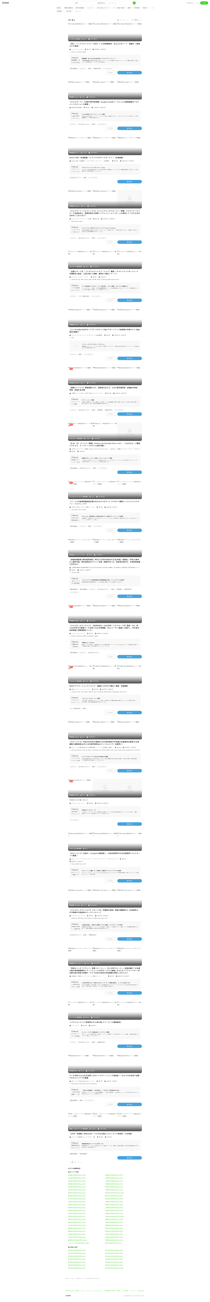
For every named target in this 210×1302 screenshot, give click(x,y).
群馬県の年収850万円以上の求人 (114, 1186)
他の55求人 (110, 712)
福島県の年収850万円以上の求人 (77, 1184)
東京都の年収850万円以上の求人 (77, 1192)
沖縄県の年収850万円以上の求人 (114, 1240)
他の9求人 (110, 128)
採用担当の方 (190, 2)
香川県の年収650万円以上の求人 (114, 1259)
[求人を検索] (134, 2)
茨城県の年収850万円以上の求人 (114, 1184)
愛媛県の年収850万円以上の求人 (77, 1228)
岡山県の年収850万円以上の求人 (77, 1222)
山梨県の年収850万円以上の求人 (77, 1201)
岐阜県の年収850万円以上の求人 (77, 1204)
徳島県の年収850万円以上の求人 (114, 1225)
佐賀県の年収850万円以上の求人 (114, 1231)
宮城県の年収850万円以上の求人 (114, 1178)
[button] (91, 3)
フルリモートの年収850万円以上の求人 (78, 1243)
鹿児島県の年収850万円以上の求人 (77, 1240)
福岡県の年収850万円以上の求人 (77, 1231)
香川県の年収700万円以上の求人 (77, 1262)
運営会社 (77, 1290)
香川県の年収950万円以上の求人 (77, 1268)
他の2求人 (110, 358)
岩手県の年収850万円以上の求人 (77, 1178)
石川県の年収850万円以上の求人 (77, 1198)
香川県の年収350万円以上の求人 (114, 1250)
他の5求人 (110, 770)
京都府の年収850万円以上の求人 (114, 1210)
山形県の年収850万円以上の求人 (114, 1181)
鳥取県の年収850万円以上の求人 (77, 1219)
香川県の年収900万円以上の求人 (114, 1265)
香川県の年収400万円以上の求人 (77, 1253)
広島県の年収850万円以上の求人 (114, 1222)
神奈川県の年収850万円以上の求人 (114, 1192)
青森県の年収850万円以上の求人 (114, 1175)
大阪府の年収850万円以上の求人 (77, 1213)
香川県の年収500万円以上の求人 (77, 1256)
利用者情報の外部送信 (110, 1290)
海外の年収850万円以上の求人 (113, 1243)
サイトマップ (132, 1290)
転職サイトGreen (70, 1278)
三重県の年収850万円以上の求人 (114, 1207)
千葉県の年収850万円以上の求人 (114, 1189)
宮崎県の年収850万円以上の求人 (114, 1237)
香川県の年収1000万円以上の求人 (114, 1268)
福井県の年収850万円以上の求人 (114, 1198)
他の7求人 (110, 242)
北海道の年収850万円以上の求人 (77, 1175)
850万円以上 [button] (102, 3)
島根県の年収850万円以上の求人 (114, 1219)
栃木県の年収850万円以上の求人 (77, 1186)
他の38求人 (110, 939)
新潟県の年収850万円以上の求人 (77, 1195)
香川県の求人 (80, 1278)
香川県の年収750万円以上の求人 (114, 1262)
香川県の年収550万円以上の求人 (114, 1256)
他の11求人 (110, 993)
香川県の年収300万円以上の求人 (77, 1250)
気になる (129, 72)
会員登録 (204, 3)
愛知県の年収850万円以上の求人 (77, 1207)
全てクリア (79, 11)
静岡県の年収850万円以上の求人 (114, 1204)
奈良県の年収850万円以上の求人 (77, 1216)
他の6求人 (110, 72)
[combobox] (136, 19)
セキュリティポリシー (98, 1290)
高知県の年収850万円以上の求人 (114, 1228)
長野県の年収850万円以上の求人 (114, 1201)
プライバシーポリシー (86, 1290)
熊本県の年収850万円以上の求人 (114, 1234)
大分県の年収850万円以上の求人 (77, 1237)
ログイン (197, 2)
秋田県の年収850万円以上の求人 (77, 1181)
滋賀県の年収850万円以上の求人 (77, 1210)
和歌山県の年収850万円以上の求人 (114, 1216)
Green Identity (140, 1290)
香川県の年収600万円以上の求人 (77, 1259)
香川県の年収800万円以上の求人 (77, 1265)
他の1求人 (110, 530)
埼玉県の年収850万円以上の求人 (77, 1189)
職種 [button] (76, 3)
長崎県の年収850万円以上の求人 (77, 1234)
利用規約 (118, 1290)
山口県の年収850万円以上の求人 (77, 1225)
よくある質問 (125, 1290)
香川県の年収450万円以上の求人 (114, 1253)
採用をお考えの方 (70, 1290)
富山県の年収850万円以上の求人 (114, 1195)
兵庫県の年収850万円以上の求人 (114, 1213)
